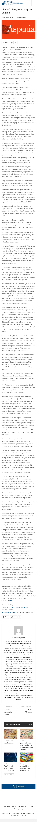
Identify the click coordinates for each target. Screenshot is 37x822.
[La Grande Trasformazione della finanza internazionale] (10, 757)
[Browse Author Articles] (18, 630)
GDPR (31, 806)
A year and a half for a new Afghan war (15, 607)
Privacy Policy (22, 806)
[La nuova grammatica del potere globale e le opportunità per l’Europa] (26, 734)
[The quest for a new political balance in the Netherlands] (26, 757)
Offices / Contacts (10, 806)
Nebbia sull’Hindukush (9, 612)
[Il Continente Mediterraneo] (10, 734)
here (11, 601)
